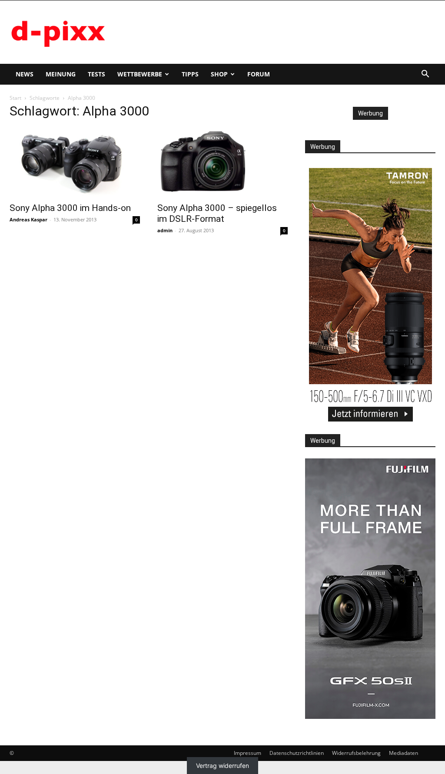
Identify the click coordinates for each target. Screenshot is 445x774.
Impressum (247, 753)
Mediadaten (403, 753)
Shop (219, 74)
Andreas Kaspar (28, 219)
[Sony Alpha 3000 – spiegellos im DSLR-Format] (222, 162)
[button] (425, 75)
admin (165, 230)
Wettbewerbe (139, 74)
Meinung (61, 74)
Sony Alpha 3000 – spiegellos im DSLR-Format (217, 213)
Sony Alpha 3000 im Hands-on (70, 208)
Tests (96, 74)
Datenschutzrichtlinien (296, 753)
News (24, 74)
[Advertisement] (277, 32)
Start (15, 98)
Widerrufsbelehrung (356, 753)
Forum (258, 74)
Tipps (190, 74)
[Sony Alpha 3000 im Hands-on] (75, 162)
